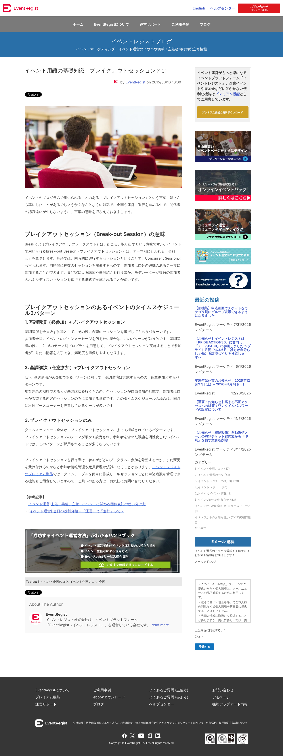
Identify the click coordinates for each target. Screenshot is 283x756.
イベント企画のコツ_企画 (87, 581)
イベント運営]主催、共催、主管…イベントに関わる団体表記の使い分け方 (87, 504)
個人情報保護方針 (146, 722)
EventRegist (135, 82)
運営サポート (150, 24)
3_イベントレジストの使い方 (217, 481)
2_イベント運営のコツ (212, 475)
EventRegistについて (111, 24)
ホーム (78, 24)
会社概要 (78, 722)
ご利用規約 (126, 722)
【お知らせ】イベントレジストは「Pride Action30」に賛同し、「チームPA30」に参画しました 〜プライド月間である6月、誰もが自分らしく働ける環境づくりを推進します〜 (223, 348)
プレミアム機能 (227, 94)
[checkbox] (199, 637)
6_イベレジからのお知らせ (215, 499)
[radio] (199, 637)
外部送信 (211, 722)
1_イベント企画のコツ (53, 581)
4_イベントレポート (211, 487)
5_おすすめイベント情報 (213, 493)
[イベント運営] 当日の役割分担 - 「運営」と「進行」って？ (76, 511)
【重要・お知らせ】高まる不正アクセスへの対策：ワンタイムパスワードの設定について (221, 405)
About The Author (46, 604)
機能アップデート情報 (230, 704)
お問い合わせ (222, 690)
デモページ (221, 697)
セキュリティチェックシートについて (181, 722)
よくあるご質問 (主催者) (168, 690)
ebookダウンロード (109, 697)
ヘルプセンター (222, 8)
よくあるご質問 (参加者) (168, 697)
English (199, 8)
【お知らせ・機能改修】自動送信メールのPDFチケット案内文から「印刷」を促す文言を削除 (221, 436)
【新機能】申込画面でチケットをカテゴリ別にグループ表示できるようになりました (221, 312)
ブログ (205, 24)
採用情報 (224, 722)
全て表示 (200, 528)
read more (160, 625)
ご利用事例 (180, 24)
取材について (240, 722)
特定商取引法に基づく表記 (102, 722)
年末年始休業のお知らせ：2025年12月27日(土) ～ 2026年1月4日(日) (222, 382)
